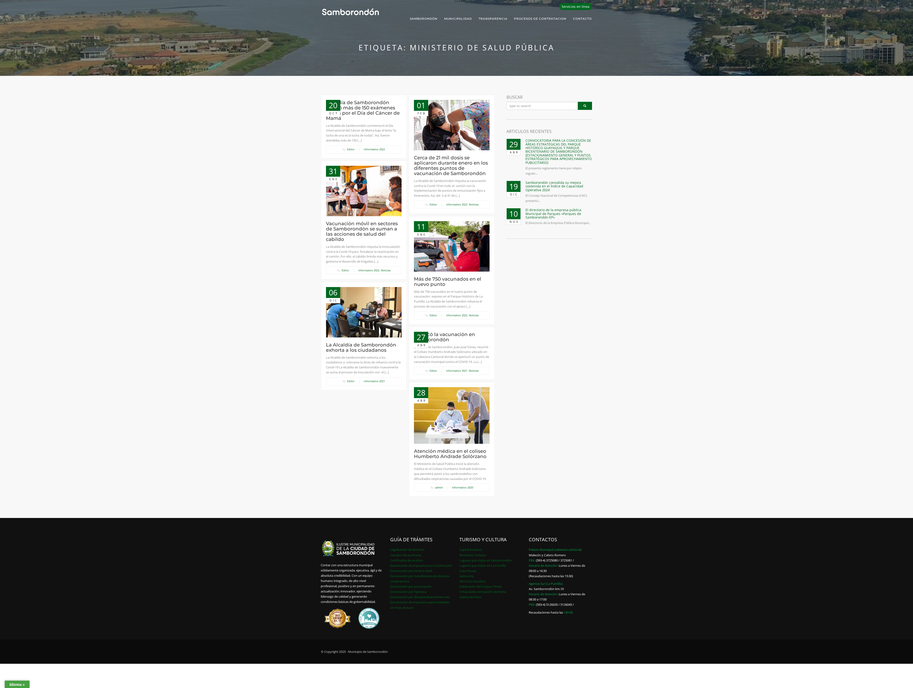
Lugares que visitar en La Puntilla (482, 565)
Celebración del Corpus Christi (480, 586)
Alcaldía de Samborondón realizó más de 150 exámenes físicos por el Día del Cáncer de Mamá (363, 110)
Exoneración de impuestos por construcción (421, 565)
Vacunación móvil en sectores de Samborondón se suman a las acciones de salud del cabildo (362, 231)
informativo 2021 (374, 381)
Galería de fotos (470, 597)
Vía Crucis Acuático (472, 581)
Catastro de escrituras (405, 555)
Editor (351, 149)
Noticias (474, 204)
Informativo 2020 (462, 487)
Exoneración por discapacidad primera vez (420, 597)
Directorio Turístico (472, 555)
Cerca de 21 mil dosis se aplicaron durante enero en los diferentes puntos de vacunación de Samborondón (451, 165)
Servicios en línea (575, 6)
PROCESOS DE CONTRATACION (540, 18)
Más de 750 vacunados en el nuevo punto (447, 281)
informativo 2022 (374, 149)
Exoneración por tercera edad (411, 571)
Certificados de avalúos (406, 560)
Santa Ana (466, 576)
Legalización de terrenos (407, 549)
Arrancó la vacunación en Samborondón (444, 337)
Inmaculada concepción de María (482, 592)
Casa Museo (467, 571)
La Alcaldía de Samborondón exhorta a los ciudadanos (361, 347)
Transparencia (493, 18)
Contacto (582, 18)
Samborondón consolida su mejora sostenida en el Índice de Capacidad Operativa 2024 (554, 186)
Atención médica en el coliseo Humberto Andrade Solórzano (450, 453)
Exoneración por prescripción (411, 586)
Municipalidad (458, 18)
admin (439, 487)
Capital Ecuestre (470, 549)
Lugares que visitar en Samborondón (485, 560)
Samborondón (423, 18)
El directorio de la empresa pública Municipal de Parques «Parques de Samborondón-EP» (553, 214)
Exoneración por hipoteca (408, 592)
